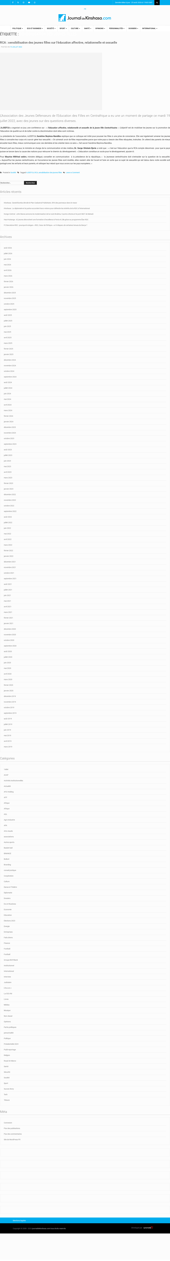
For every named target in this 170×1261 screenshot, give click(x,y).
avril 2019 (7, 741)
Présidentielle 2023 (11, 1044)
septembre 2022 (10, 511)
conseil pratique (10, 870)
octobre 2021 (9, 573)
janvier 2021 (8, 623)
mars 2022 (8, 545)
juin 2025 (7, 326)
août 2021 (8, 584)
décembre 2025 (10, 293)
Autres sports (9, 842)
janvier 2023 (8, 489)
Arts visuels (8, 831)
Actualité (7, 786)
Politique (17, 28)
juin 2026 (7, 259)
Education (8, 915)
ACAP (6, 775)
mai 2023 (7, 466)
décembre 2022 (10, 494)
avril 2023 (7, 472)
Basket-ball (8, 848)
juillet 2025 (8, 321)
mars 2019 (8, 747)
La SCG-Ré (8, 994)
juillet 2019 (8, 724)
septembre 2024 (10, 377)
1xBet (6, 769)
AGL (5, 814)
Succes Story (9, 1089)
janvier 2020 (8, 691)
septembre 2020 (10, 646)
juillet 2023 (8, 455)
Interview (7, 977)
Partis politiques (10, 1027)
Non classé (8, 1016)
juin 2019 (7, 730)
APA (5, 825)
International (149, 28)
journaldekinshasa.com (41, 1228)
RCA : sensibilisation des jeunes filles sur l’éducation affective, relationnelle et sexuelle (58, 42)
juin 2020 (7, 663)
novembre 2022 (10, 500)
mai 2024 (7, 399)
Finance (7, 943)
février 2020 (8, 685)
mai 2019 (7, 735)
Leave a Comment (73, 173)
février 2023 (8, 483)
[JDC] (85, 18)
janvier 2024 (8, 422)
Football (7, 949)
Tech (5, 1094)
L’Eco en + (7, 988)
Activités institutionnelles (13, 781)
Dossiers (133, 28)
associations (9, 837)
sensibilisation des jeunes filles (50, 173)
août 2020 (8, 651)
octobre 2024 (9, 371)
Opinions (99, 28)
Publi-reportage (10, 1050)
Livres (6, 999)
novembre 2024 (10, 366)
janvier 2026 (8, 287)
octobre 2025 (9, 304)
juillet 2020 (8, 657)
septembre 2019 (10, 713)
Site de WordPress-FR (12, 1140)
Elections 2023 (9, 921)
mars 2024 (8, 410)
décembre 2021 (10, 562)
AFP (5, 797)
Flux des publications (12, 1128)
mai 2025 (7, 332)
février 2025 (8, 349)
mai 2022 (7, 534)
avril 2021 (7, 607)
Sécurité (7, 1072)
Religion (7, 1055)
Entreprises (8, 932)
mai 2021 (7, 601)
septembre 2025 (10, 310)
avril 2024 (7, 405)
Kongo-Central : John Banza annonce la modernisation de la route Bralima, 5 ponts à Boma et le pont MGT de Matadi (48, 214)
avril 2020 (7, 674)
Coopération (8, 876)
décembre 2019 (10, 696)
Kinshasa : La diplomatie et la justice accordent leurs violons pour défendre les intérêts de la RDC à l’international (47, 208)
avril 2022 (7, 539)
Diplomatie (8, 893)
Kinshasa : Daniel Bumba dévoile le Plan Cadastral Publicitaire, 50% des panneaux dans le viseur (40, 203)
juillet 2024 (8, 388)
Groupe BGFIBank (11, 960)
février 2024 (8, 416)
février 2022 (8, 551)
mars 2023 (8, 478)
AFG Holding (9, 792)
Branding (7, 865)
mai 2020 (7, 668)
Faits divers (8, 938)
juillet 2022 (8, 523)
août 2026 (8, 248)
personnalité (8, 1033)
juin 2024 (7, 394)
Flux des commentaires (13, 1134)
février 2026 (8, 281)
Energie (7, 926)
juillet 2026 (8, 253)
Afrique (6, 803)
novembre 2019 (10, 702)
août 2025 (8, 315)
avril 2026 (7, 270)
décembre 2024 (10, 360)
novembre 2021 (10, 567)
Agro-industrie (9, 820)
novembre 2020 (10, 635)
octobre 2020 (9, 640)
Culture (75, 28)
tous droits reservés (58, 1228)
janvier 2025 (8, 354)
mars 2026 (8, 276)
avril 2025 (7, 338)
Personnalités (116, 28)
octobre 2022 (9, 506)
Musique (7, 1010)
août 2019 (8, 719)
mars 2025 (8, 343)
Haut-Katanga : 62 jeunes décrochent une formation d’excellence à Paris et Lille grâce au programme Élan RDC (46, 220)
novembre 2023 (10, 433)
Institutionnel (9, 966)
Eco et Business (34, 28)
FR (85, 9)
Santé (87, 28)
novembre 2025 (10, 298)
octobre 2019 (9, 707)
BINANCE (7, 853)
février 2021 (8, 618)
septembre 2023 (10, 444)
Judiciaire (7, 982)
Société (50, 28)
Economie (7, 910)
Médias (6, 1005)
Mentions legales (19, 1221)
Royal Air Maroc (10, 1061)
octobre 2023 (9, 438)
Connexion (8, 1123)
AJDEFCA (30, 173)
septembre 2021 (10, 579)
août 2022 (8, 517)
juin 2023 (7, 461)
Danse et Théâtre (10, 887)
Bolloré (6, 859)
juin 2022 (7, 528)
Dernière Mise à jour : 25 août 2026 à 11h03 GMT (133, 2)
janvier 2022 (8, 556)
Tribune (7, 1100)
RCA (36, 173)
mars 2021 (8, 612)
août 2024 (8, 382)
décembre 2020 (10, 629)
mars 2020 (8, 679)
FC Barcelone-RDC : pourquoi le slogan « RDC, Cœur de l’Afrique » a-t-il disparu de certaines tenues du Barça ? (45, 225)
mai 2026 (7, 265)
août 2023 (8, 450)
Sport (63, 28)
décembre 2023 (10, 427)
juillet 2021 (8, 590)
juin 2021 (7, 595)
